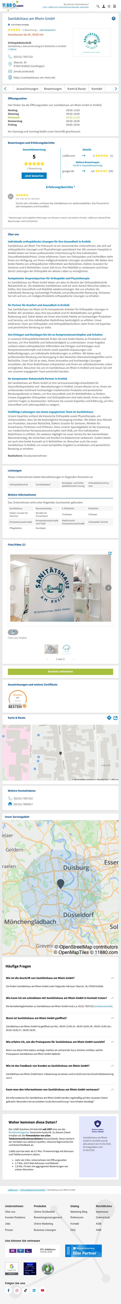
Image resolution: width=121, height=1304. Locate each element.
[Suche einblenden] (99, 6)
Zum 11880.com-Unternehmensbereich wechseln (66, 7)
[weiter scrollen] (116, 88)
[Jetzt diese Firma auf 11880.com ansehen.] (83, 155)
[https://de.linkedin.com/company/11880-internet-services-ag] (34, 1290)
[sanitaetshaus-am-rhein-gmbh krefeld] (51, 649)
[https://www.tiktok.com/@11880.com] (25, 1290)
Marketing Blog (78, 1211)
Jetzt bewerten (34, 176)
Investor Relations (15, 1217)
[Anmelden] (105, 6)
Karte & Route (76, 89)
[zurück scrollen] (5, 88)
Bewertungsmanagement (48, 1217)
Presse (9, 1230)
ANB (98, 1230)
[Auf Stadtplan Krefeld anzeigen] (115, 717)
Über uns (10, 1211)
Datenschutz (103, 1217)
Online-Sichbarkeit (44, 1211)
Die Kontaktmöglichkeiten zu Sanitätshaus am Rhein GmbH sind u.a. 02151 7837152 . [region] (59, 1006)
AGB (98, 1223)
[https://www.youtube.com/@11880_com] (42, 1290)
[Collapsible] (112, 978)
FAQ (72, 1230)
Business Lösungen (45, 1230)
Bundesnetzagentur (19, 1132)
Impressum (102, 1211)
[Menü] (116, 6)
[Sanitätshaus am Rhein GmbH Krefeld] (110, 553)
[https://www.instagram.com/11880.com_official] (17, 1290)
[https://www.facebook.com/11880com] (8, 1290)
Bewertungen (53, 89)
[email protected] (103, 1006)
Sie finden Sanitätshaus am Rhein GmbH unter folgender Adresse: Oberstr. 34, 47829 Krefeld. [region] (55, 986)
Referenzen (77, 1217)
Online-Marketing (43, 1223)
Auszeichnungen (27, 89)
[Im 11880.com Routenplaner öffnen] (109, 717)
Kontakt (97, 89)
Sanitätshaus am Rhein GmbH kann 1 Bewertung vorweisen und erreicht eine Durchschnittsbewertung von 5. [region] (60, 1075)
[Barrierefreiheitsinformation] (110, 6)
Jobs (7, 1223)
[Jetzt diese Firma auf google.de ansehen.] (83, 171)
